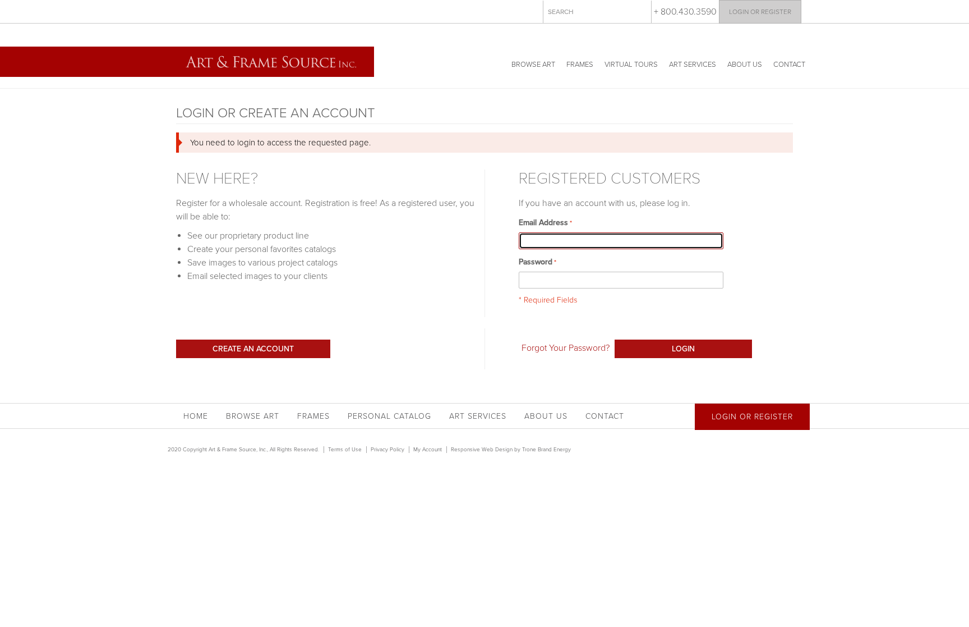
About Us (744, 64)
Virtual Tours (631, 64)
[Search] (640, 11)
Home (195, 416)
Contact (789, 64)
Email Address (543, 222)
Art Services (692, 64)
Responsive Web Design (482, 449)
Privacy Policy (387, 449)
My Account (427, 449)
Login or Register (760, 12)
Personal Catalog (389, 416)
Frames (579, 64)
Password (535, 262)
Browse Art (533, 64)
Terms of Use (345, 449)
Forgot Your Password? (566, 348)
